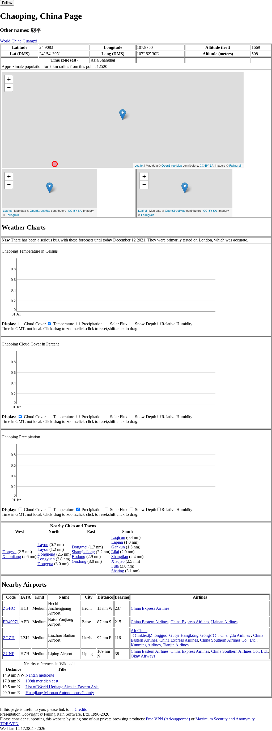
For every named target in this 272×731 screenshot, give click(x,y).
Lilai (115, 552)
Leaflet (139, 165)
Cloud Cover (35, 324)
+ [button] (9, 79)
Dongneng (46, 554)
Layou (42, 544)
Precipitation (92, 324)
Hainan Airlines (224, 622)
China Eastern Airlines (149, 622)
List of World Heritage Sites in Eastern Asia (62, 687)
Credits (81, 709)
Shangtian (119, 556)
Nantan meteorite (40, 675)
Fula (115, 566)
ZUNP (8, 653)
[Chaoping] (122, 114)
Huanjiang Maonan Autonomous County (60, 692)
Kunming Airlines (146, 645)
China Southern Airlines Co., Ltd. (228, 640)
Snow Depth (145, 324)
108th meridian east (42, 681)
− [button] (9, 87)
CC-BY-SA (206, 165)
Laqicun (118, 537)
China (16, 41)
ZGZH (9, 637)
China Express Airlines (150, 608)
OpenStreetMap (172, 165)
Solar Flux (119, 324)
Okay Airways (143, 656)
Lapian (117, 542)
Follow (7, 3)
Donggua (45, 563)
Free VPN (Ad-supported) (168, 719)
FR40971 (11, 622)
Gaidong (79, 561)
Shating (117, 571)
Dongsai (9, 552)
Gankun (118, 547)
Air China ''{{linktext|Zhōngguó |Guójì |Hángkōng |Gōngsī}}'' (174, 633)
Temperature (63, 324)
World (5, 41)
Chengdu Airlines (235, 635)
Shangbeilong (83, 552)
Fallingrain (235, 165)
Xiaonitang (11, 556)
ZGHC (9, 608)
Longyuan (46, 559)
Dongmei (79, 547)
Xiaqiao (118, 561)
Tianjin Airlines (176, 645)
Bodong (78, 556)
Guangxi (30, 41)
